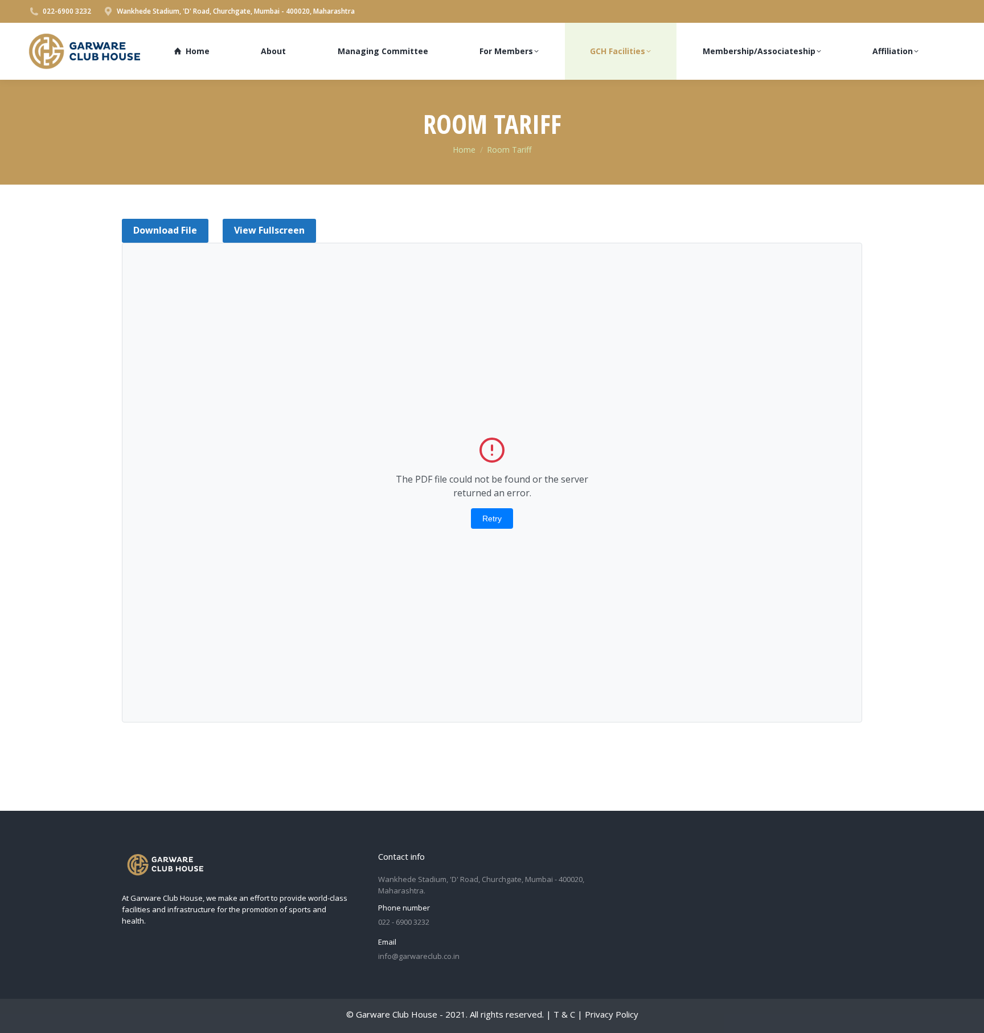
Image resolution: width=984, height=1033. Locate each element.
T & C (564, 1014)
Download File (165, 230)
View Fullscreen (269, 230)
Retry (492, 518)
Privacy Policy (611, 1014)
